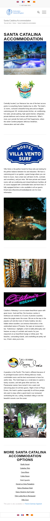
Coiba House (25, 476)
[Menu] (43, 12)
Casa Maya (25, 472)
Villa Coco (25, 500)
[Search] (37, 12)
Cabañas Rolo (25, 468)
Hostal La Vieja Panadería (25, 484)
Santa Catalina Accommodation (17, 21)
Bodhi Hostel (25, 464)
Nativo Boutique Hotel (25, 488)
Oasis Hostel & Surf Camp (25, 492)
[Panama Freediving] (21, 12)
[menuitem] (37, 12)
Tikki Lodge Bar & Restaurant (25, 496)
